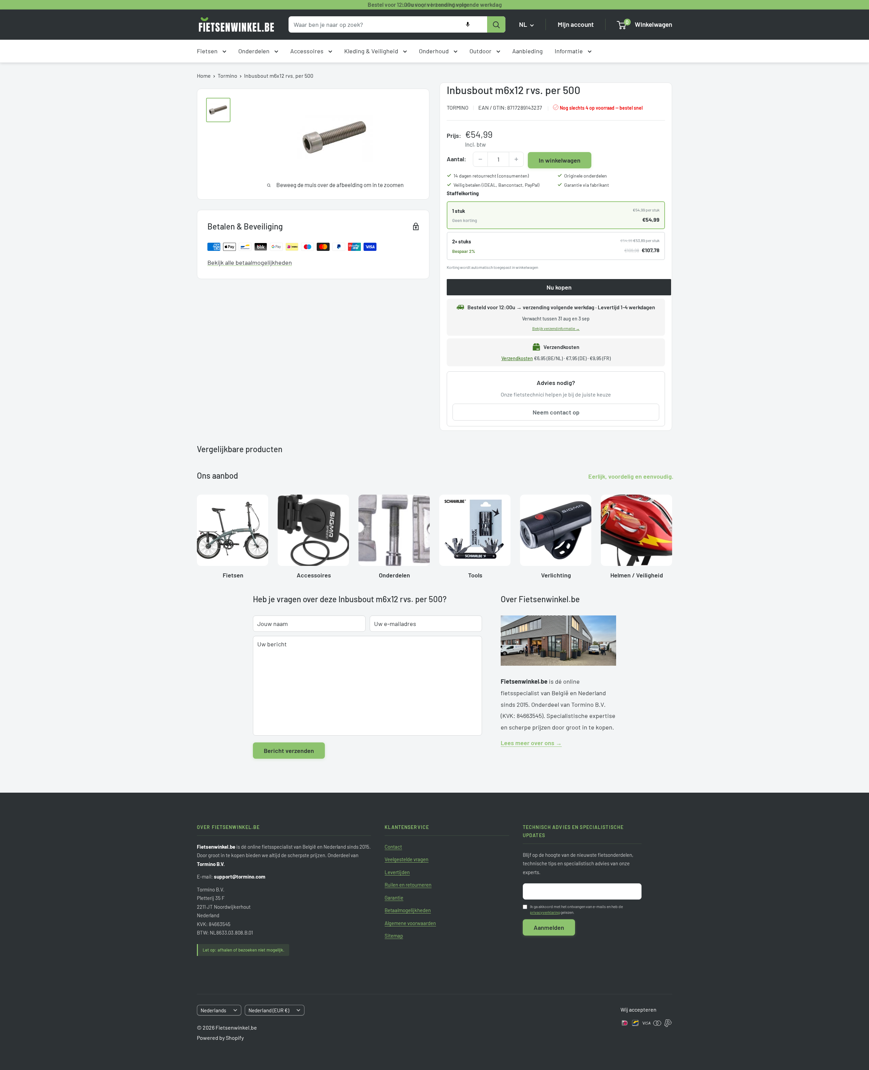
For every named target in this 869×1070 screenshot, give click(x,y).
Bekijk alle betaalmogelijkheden (249, 262)
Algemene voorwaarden (410, 923)
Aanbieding (527, 51)
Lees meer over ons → (531, 742)
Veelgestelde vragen (406, 859)
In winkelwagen (559, 160)
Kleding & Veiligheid (372, 51)
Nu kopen (559, 287)
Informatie (569, 51)
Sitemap (394, 936)
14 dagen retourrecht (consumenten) (491, 176)
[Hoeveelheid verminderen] (480, 159)
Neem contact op (556, 412)
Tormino (227, 75)
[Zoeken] (496, 24)
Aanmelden (549, 927)
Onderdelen (254, 51)
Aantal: (456, 159)
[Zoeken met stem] (468, 24)
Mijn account (576, 25)
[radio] (556, 215)
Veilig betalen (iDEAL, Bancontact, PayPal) (496, 185)
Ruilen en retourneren (408, 885)
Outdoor (481, 51)
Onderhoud (434, 51)
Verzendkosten (517, 358)
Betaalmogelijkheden (408, 910)
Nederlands (213, 1010)
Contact (393, 847)
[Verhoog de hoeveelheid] (516, 159)
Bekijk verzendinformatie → (556, 328)
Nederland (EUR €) (268, 1010)
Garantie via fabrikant (586, 185)
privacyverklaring (545, 912)
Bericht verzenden (289, 750)
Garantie (394, 897)
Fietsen (208, 51)
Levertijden (397, 872)
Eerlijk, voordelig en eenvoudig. (630, 476)
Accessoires (307, 51)
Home (204, 75)
